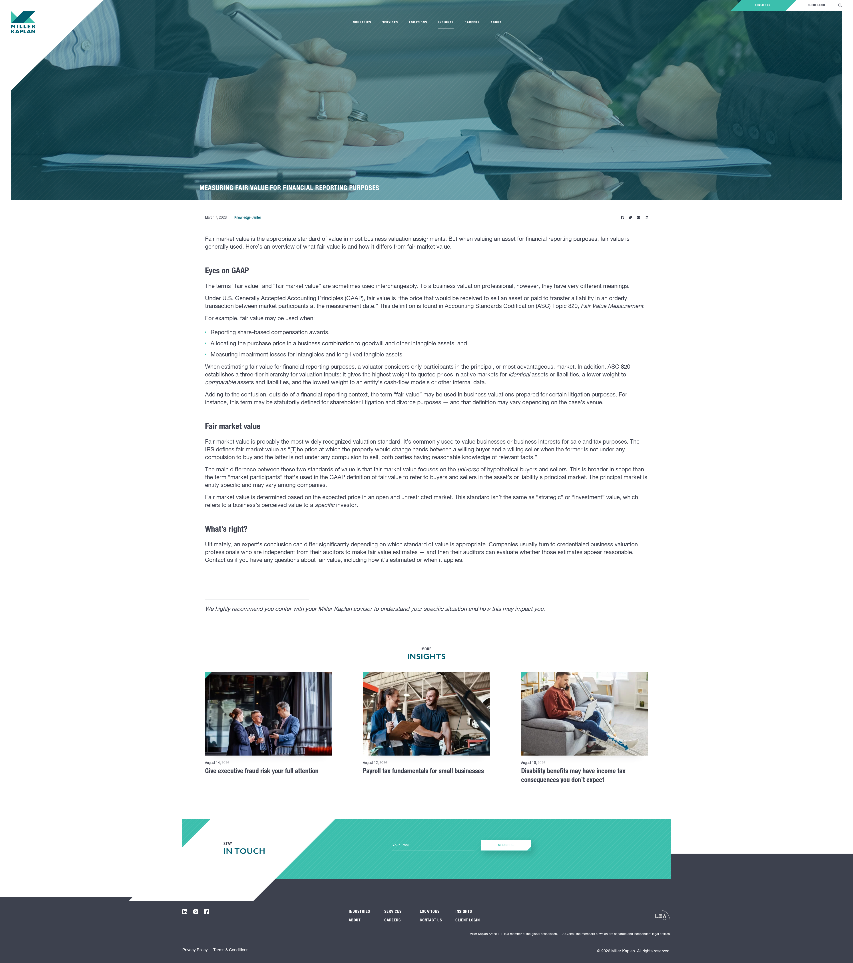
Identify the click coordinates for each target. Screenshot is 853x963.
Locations (418, 22)
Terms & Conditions (230, 950)
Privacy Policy (195, 950)
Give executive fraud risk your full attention (262, 771)
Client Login (816, 5)
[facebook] (206, 911)
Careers (472, 22)
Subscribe (506, 845)
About (496, 22)
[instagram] (195, 911)
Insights (446, 22)
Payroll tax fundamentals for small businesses (423, 771)
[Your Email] (433, 846)
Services (390, 22)
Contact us (762, 5)
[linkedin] (184, 911)
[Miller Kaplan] (23, 22)
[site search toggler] (840, 5)
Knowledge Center (247, 218)
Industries (361, 22)
